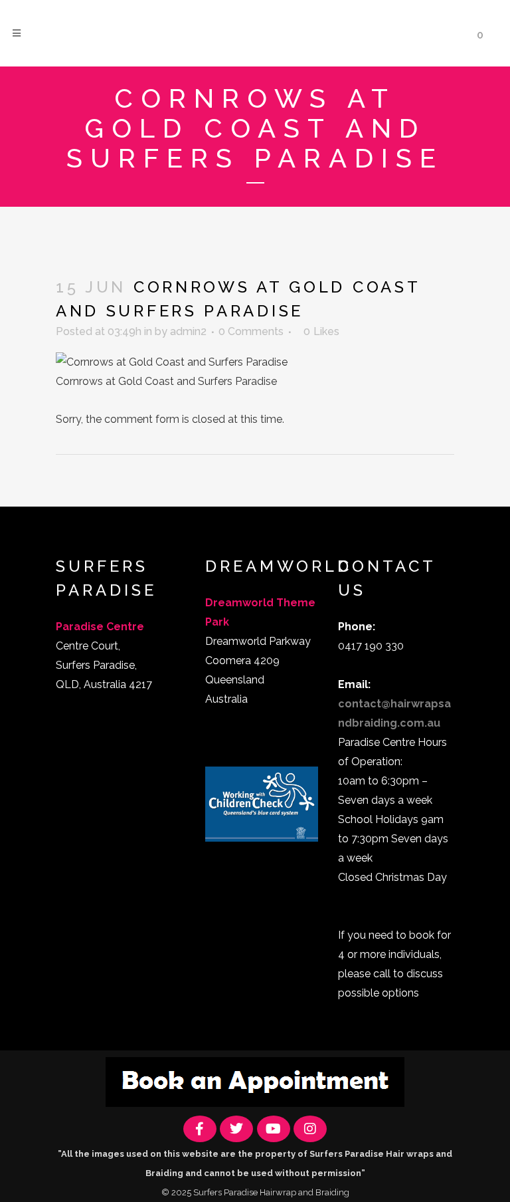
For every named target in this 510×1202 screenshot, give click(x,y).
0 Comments (251, 331)
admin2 (188, 331)
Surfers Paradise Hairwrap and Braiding (271, 1192)
